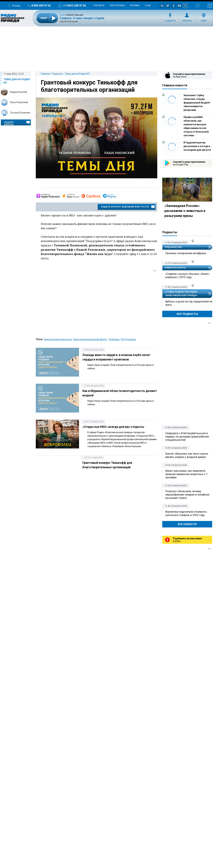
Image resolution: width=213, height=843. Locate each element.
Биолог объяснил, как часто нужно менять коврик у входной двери (186, 455)
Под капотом (173, 247)
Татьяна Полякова (20, 112)
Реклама (134, 5)
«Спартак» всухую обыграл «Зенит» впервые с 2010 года (187, 275)
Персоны (187, 21)
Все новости (187, 524)
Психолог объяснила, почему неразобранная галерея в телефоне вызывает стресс (187, 495)
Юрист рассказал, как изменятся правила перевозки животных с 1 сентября (186, 474)
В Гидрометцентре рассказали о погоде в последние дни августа (197, 146)
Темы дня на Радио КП (77, 73)
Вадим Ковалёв (18, 92)
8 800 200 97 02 (41, 5)
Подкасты (170, 21)
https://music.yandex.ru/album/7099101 (79, 195)
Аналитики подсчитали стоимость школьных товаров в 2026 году (186, 513)
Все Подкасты (187, 314)
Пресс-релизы (117, 5)
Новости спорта (175, 268)
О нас (148, 5)
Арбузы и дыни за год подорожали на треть (188, 303)
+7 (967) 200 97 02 (74, 5)
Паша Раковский (19, 102)
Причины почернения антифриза (185, 253)
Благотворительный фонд (90, 339)
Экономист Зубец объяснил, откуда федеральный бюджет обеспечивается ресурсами (197, 102)
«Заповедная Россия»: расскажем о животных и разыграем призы (184, 211)
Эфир (204, 21)
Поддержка (128, 339)
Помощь (114, 339)
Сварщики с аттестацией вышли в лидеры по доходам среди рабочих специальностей (187, 436)
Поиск (197, 5)
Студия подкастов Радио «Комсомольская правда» (181, 294)
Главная (45, 73)
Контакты (99, 5)
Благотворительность (58, 339)
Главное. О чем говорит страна (82, 18)
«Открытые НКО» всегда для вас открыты (113, 426)
